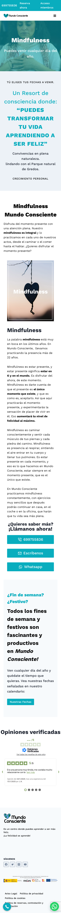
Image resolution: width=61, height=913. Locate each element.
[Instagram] (18, 864)
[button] (54, 906)
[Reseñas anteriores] (2, 772)
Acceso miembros (46, 5)
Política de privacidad (31, 893)
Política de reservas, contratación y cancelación (24, 905)
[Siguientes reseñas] (59, 772)
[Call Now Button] (7, 907)
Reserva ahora (25, 5)
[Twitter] (12, 864)
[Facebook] (6, 864)
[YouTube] (25, 864)
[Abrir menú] (54, 16)
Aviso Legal (11, 893)
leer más (31, 772)
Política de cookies (15, 898)
